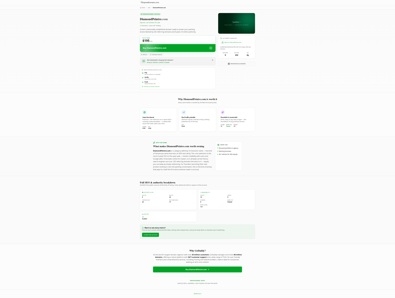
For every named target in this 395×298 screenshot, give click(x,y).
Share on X (197, 294)
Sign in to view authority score (232, 42)
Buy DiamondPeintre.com (196, 269)
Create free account (150, 235)
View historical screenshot (238, 64)
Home (143, 8)
